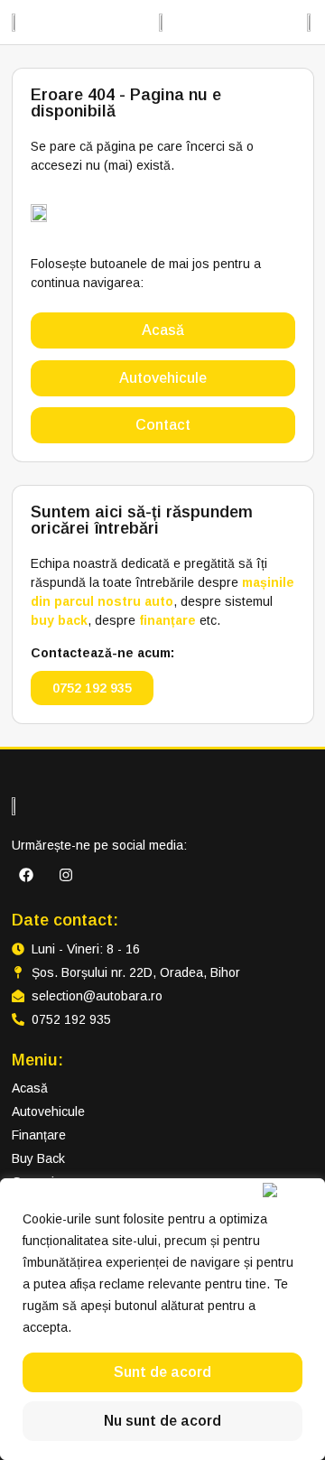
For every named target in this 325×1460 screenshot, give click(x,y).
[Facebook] (26, 874)
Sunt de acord (162, 1372)
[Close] (290, 1190)
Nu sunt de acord (162, 1420)
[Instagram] (65, 874)
